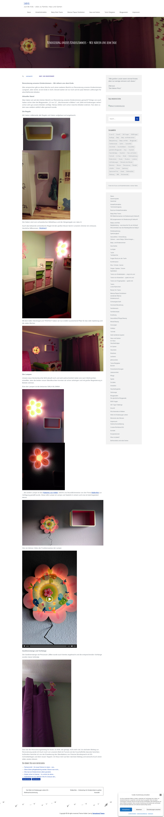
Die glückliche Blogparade (118, 398)
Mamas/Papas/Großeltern (76, 12)
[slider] (48, 646)
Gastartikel (128, 143)
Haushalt (131, 150)
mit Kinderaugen (113, 162)
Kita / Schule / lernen (116, 265)
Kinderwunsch (114, 298)
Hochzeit (111, 156)
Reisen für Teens (115, 290)
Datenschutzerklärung (142, 813)
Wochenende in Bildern (117, 411)
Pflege (112, 376)
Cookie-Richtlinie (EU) (117, 427)
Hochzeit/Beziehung (116, 305)
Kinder (124, 156)
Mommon (112, 165)
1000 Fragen (114, 401)
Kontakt (112, 430)
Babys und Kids (123, 140)
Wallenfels (95, 493)
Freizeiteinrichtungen (116, 369)
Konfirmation (114, 262)
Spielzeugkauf (114, 233)
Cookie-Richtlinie (132, 813)
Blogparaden (124, 12)
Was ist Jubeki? (115, 437)
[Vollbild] (75, 646)
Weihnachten (130, 171)
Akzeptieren (126, 809)
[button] (160, 795)
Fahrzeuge (113, 392)
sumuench (29, 76)
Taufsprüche (114, 255)
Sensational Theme (98, 813)
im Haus (118, 156)
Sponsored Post (113, 171)
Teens (112, 284)
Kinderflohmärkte (41, 12)
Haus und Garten (94, 12)
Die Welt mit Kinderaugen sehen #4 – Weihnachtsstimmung (36, 791)
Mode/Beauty (114, 321)
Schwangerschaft (115, 301)
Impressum (150, 813)
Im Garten (113, 346)
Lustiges (113, 249)
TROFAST (43, 228)
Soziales (113, 382)
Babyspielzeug (113, 140)
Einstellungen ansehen (153, 809)
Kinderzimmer (26, 779)
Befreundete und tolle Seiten (119, 440)
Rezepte (134, 165)
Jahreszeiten (114, 360)
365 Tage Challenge (116, 405)
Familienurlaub (113, 143)
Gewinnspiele (114, 198)
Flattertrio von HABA (50, 493)
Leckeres (134, 159)
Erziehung (113, 315)
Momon (119, 165)
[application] (49, 599)
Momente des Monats (126, 162)
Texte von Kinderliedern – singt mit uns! (122, 274)
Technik (112, 331)
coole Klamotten (115, 287)
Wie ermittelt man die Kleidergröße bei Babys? (124, 228)
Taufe (112, 252)
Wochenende (124, 174)
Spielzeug (125, 168)
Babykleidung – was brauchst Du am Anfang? (124, 225)
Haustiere (122, 153)
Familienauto (114, 308)
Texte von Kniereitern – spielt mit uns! (122, 277)
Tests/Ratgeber (110, 12)
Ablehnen (139, 809)
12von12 (118, 134)
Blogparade (133, 140)
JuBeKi (27, 3)
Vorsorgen (113, 325)
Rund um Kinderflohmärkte (118, 210)
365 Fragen (126, 134)
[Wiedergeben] (24, 646)
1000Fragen (134, 134)
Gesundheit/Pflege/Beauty (118, 318)
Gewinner (113, 201)
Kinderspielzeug (133, 156)
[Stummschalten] (72, 646)
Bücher (112, 366)
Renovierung (36, 779)
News (29, 12)
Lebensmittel (114, 372)
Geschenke (112, 146)
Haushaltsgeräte (115, 389)
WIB (118, 174)
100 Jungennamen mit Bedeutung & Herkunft (124, 219)
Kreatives (127, 159)
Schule (118, 168)
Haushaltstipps (113, 153)
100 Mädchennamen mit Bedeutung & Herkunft (124, 216)
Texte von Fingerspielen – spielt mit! (121, 281)
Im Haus (112, 341)
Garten (121, 143)
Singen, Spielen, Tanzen (117, 268)
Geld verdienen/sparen (117, 335)
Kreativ (121, 159)
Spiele (112, 379)
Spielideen (113, 271)
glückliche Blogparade (115, 150)
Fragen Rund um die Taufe (118, 258)
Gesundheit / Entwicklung (118, 237)
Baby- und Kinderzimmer (46, 76)
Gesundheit (131, 146)
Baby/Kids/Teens (57, 12)
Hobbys (112, 328)
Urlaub (122, 171)
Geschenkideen (122, 146)
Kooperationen (115, 434)
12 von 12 (111, 134)
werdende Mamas (115, 296)
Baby (117, 137)
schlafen (111, 168)
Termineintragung (115, 207)
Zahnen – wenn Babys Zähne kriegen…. (122, 239)
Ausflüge (111, 137)
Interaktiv (113, 386)
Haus (125, 150)
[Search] (137, 119)
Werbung (111, 174)
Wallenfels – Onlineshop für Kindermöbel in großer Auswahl (86, 791)
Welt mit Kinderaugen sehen (119, 415)
